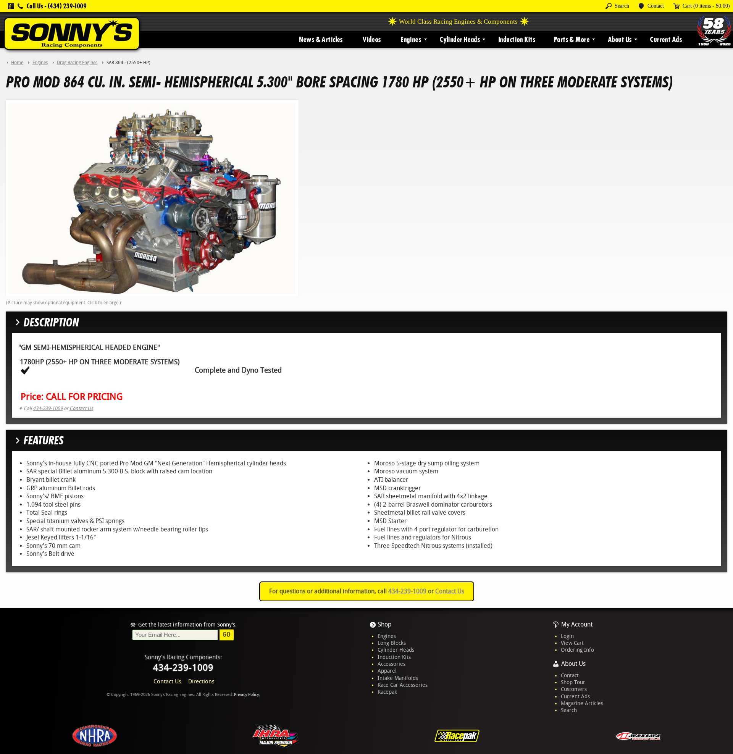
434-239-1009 (48, 408)
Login (567, 636)
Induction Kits (516, 39)
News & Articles (320, 39)
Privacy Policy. (247, 694)
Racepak (387, 692)
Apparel (387, 671)
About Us (619, 39)
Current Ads (666, 39)
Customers (574, 689)
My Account (577, 624)
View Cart (572, 643)
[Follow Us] (11, 6)
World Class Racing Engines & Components (458, 21)
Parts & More (571, 39)
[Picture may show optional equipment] (152, 198)
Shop (384, 624)
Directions (201, 681)
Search (569, 710)
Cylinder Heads (459, 39)
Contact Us (81, 408)
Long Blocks (392, 643)
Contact (570, 675)
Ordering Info (577, 650)
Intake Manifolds (398, 678)
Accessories (391, 664)
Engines (410, 39)
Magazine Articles (582, 703)
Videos (371, 39)
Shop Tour (573, 682)
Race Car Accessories (403, 685)
